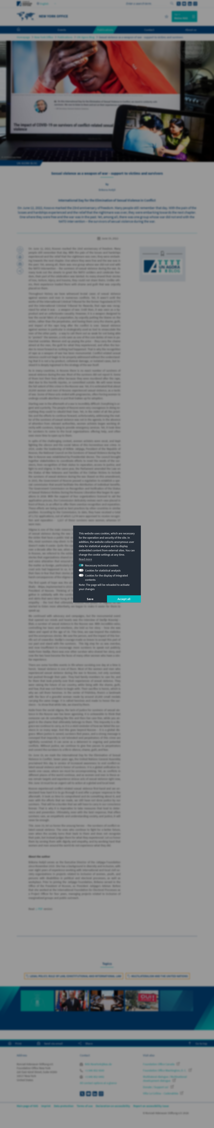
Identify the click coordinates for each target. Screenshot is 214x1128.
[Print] (20, 257)
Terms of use (85, 1106)
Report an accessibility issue (151, 1106)
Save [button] (90, 599)
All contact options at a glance (98, 1083)
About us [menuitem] (190, 30)
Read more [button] (85, 559)
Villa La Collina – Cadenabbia (161, 1093)
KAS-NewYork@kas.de (98, 1064)
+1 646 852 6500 (94, 1070)
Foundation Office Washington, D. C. (165, 1070)
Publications (65, 37)
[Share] (20, 271)
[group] (37, 1006)
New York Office (43, 37)
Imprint (46, 1106)
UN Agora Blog (86, 37)
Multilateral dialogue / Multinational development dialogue (165, 1078)
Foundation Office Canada (159, 1064)
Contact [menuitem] (149, 30)
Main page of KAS (27, 1106)
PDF (41, 909)
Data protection (64, 1106)
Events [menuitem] (62, 30)
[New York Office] (26, 16)
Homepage (23, 37)
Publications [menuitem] (105, 30)
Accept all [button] (123, 599)
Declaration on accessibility (113, 1106)
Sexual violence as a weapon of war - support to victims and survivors (141, 37)
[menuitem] (21, 30)
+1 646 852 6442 (94, 1076)
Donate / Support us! (156, 1087)
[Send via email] (20, 264)
